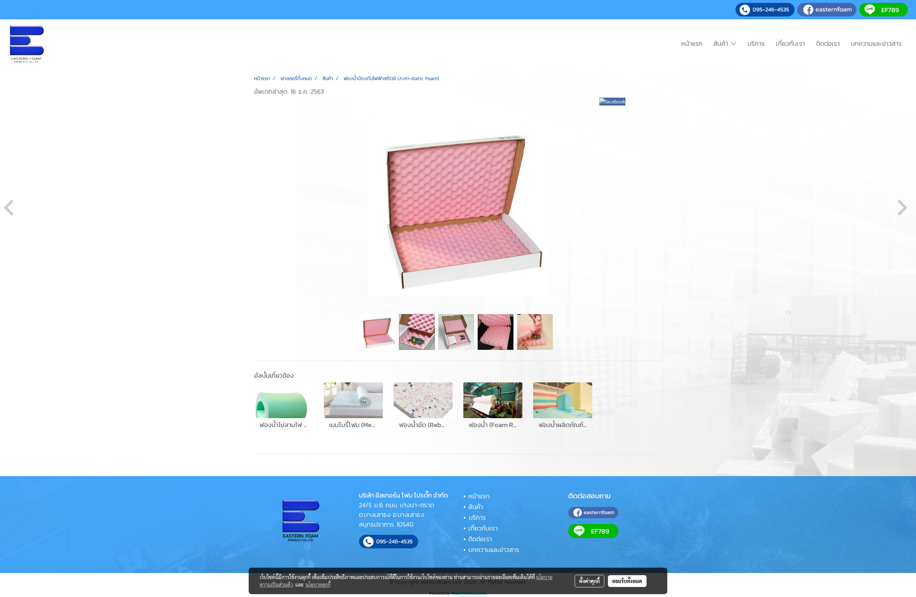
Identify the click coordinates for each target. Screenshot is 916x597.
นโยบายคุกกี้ (318, 584)
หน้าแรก (691, 43)
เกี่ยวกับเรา (790, 43)
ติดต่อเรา (828, 43)
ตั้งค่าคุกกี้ (589, 581)
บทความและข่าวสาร (876, 43)
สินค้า (722, 43)
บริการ (756, 43)
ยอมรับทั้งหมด (627, 581)
